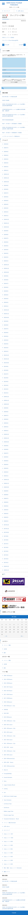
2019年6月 (6, 457)
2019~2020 (6, 713)
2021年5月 (6, 381)
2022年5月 (6, 336)
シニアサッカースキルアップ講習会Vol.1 (11, 136)
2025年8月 (6, 189)
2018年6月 (6, 502)
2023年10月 (6, 272)
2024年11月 (6, 223)
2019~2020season (8, 717)
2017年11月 (6, 528)
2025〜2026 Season (8, 762)
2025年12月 (6, 174)
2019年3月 (6, 468)
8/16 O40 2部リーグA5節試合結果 (9, 96)
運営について (7, 871)
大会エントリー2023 (8, 856)
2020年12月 (6, 396)
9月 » (22, 636)
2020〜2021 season (8, 724)
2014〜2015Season (8, 679)
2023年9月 (6, 276)
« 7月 (6, 636)
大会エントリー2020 (8, 845)
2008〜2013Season (8, 675)
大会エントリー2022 (8, 852)
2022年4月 (6, 340)
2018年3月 (6, 513)
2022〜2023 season (8, 739)
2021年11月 (6, 359)
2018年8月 (6, 494)
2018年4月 (6, 509)
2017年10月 (6, 532)
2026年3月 (6, 162)
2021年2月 (6, 389)
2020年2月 (6, 426)
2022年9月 (6, 321)
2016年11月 (6, 570)
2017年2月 (6, 558)
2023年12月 (6, 264)
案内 (5, 652)
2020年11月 (6, 400)
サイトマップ (7, 830)
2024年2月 (6, 257)
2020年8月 (6, 411)
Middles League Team (8, 811)
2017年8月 (6, 539)
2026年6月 (6, 151)
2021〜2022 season (8, 732)
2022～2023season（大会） (10, 743)
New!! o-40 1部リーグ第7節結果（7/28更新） (12, 123)
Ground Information (8, 777)
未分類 (4, 22)
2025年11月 (6, 178)
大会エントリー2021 (8, 849)
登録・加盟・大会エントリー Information (13, 867)
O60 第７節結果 (5, 100)
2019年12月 (6, 434)
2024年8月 (6, 234)
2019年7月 (6, 453)
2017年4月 (6, 551)
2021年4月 (6, 385)
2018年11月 (6, 483)
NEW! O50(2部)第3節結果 (7, 119)
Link (5, 792)
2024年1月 (6, 260)
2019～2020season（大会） (10, 720)
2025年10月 (6, 181)
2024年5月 (6, 245)
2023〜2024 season (8, 747)
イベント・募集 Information (10, 822)
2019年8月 (6, 449)
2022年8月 (6, 325)
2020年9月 (6, 408)
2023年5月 (6, 291)
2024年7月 (6, 238)
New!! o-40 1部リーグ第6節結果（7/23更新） (12, 132)
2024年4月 (6, 249)
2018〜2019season (8, 702)
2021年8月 (6, 370)
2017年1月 (6, 562)
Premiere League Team (9, 815)
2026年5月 (6, 155)
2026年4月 (6, 159)
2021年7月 (6, 374)
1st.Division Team (8, 803)
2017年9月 (6, 536)
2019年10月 (6, 441)
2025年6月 (6, 196)
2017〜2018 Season (8, 694)
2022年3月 (6, 343)
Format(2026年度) (7, 773)
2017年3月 (6, 555)
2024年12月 (6, 219)
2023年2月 (6, 302)
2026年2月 (6, 166)
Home (5, 781)
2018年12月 (6, 479)
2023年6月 (6, 287)
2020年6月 (6, 419)
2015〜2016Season (8, 683)
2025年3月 (6, 208)
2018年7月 (6, 498)
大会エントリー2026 (8, 860)
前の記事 (7, 44)
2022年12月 (6, 310)
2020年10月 (6, 404)
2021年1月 (6, 392)
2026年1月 (6, 170)
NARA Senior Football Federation (14, 4)
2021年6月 (6, 377)
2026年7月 (6, 147)
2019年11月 (6, 438)
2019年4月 (6, 464)
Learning (5, 788)
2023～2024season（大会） (10, 751)
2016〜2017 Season (8, 687)
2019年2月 (6, 472)
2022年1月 (6, 351)
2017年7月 (6, 543)
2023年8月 (6, 279)
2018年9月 (6, 491)
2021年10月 (6, 362)
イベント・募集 (7, 645)
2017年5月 (6, 547)
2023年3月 (6, 298)
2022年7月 (6, 328)
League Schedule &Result (9, 785)
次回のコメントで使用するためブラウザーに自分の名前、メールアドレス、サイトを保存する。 (13, 80)
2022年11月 (6, 313)
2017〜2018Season (8, 698)
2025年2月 (6, 211)
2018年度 (6, 709)
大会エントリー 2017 (8, 834)
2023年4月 (6, 294)
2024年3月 (6, 253)
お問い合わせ (7, 826)
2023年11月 (6, 268)
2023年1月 (6, 306)
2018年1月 (6, 521)
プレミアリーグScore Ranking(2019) (10, 40)
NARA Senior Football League (10, 796)
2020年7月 (6, 415)
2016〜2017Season (8, 690)
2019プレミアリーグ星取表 (8, 37)
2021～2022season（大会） (10, 735)
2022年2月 (6, 347)
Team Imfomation (7, 800)
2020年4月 (6, 423)
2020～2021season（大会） (10, 728)
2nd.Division (6, 807)
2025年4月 (6, 204)
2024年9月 (6, 230)
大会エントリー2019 (8, 841)
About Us (6, 769)
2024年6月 (6, 242)
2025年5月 (6, 200)
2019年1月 (6, 475)
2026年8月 (6, 144)
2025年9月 (6, 185)
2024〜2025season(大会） (9, 758)
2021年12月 (6, 355)
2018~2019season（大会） (10, 705)
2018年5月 (6, 506)
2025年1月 (6, 215)
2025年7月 (6, 193)
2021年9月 (6, 366)
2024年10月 (6, 227)
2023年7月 (6, 283)
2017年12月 (6, 524)
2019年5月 (6, 460)
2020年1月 (6, 430)
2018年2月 (6, 517)
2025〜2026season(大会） (9, 766)
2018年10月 (6, 487)
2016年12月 (6, 566)
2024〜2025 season (8, 754)
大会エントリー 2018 (8, 837)
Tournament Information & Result (11, 818)
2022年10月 (6, 317)
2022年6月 (6, 332)
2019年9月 (6, 445)
